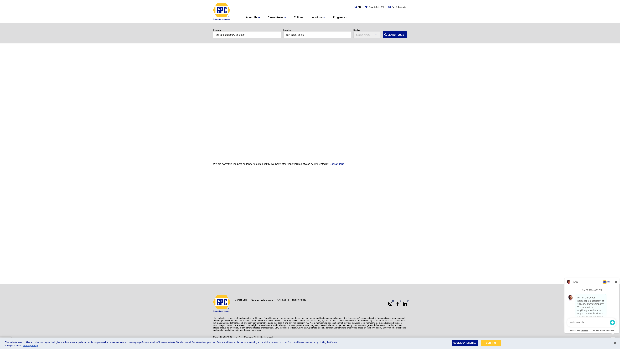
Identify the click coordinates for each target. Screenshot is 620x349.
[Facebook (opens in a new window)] (398, 304)
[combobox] (317, 34)
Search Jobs (396, 35)
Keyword (217, 30)
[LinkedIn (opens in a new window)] (405, 304)
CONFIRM (491, 343)
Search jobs (337, 164)
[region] (310, 343)
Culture (298, 17)
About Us (251, 17)
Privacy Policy (298, 299)
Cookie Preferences (262, 300)
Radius (356, 30)
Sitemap (281, 299)
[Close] (614, 343)
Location (287, 30)
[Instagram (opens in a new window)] (390, 304)
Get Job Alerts (399, 7)
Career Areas (276, 17)
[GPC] (221, 11)
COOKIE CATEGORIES (464, 343)
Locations (316, 17)
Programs (339, 17)
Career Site (241, 299)
